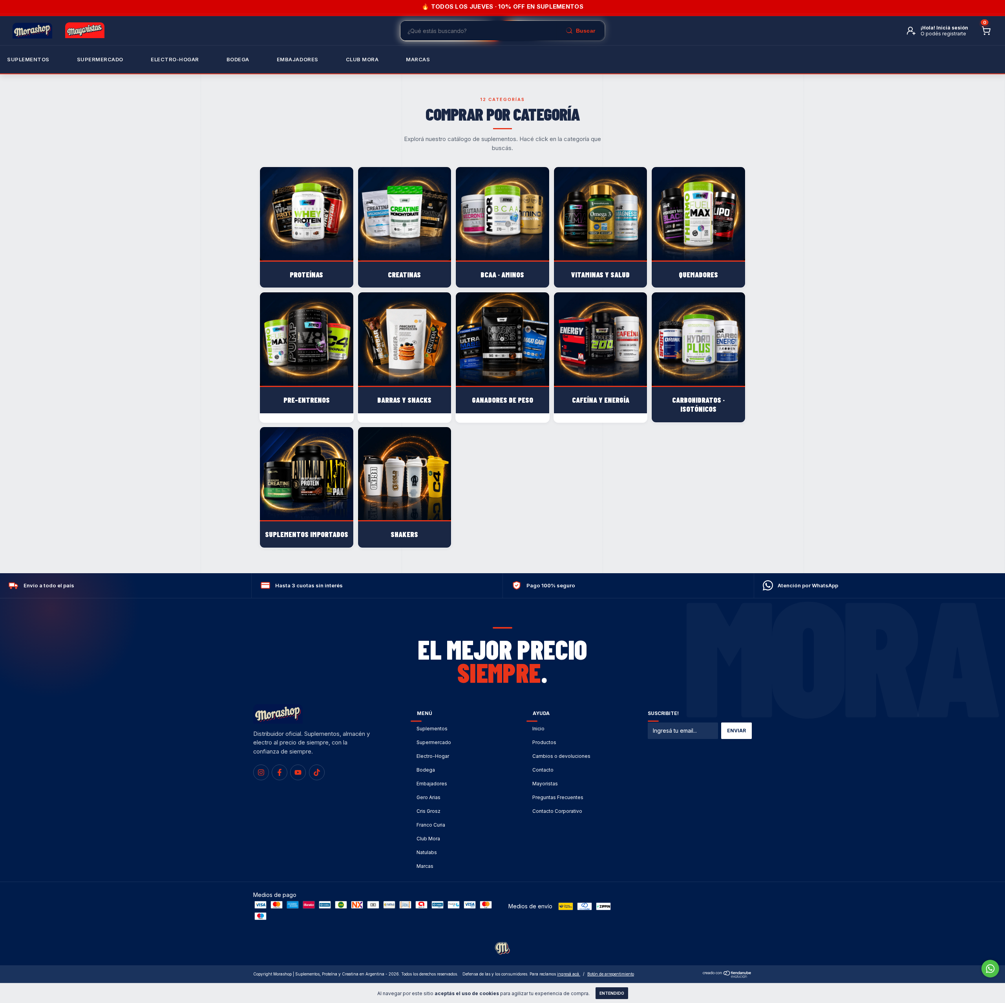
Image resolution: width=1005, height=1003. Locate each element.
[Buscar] (580, 30)
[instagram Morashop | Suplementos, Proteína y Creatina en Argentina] (261, 772)
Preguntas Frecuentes (557, 797)
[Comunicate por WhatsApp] (990, 968)
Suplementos (28, 59)
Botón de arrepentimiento (610, 974)
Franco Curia (431, 825)
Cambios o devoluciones (561, 756)
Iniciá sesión (952, 28)
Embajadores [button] (297, 59)
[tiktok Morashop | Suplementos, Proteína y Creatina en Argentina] (317, 772)
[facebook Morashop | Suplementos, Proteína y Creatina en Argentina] (279, 772)
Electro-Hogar (175, 59)
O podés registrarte (943, 34)
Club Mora (362, 59)
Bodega (238, 59)
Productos (544, 742)
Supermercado (100, 59)
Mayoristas (545, 784)
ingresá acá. (568, 974)
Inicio (538, 729)
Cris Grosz (428, 811)
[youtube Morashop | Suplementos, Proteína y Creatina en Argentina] (298, 772)
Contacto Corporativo (557, 811)
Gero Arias (428, 797)
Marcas (418, 59)
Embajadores (432, 784)
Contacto (543, 770)
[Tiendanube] (727, 975)
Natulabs (427, 852)
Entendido (611, 993)
